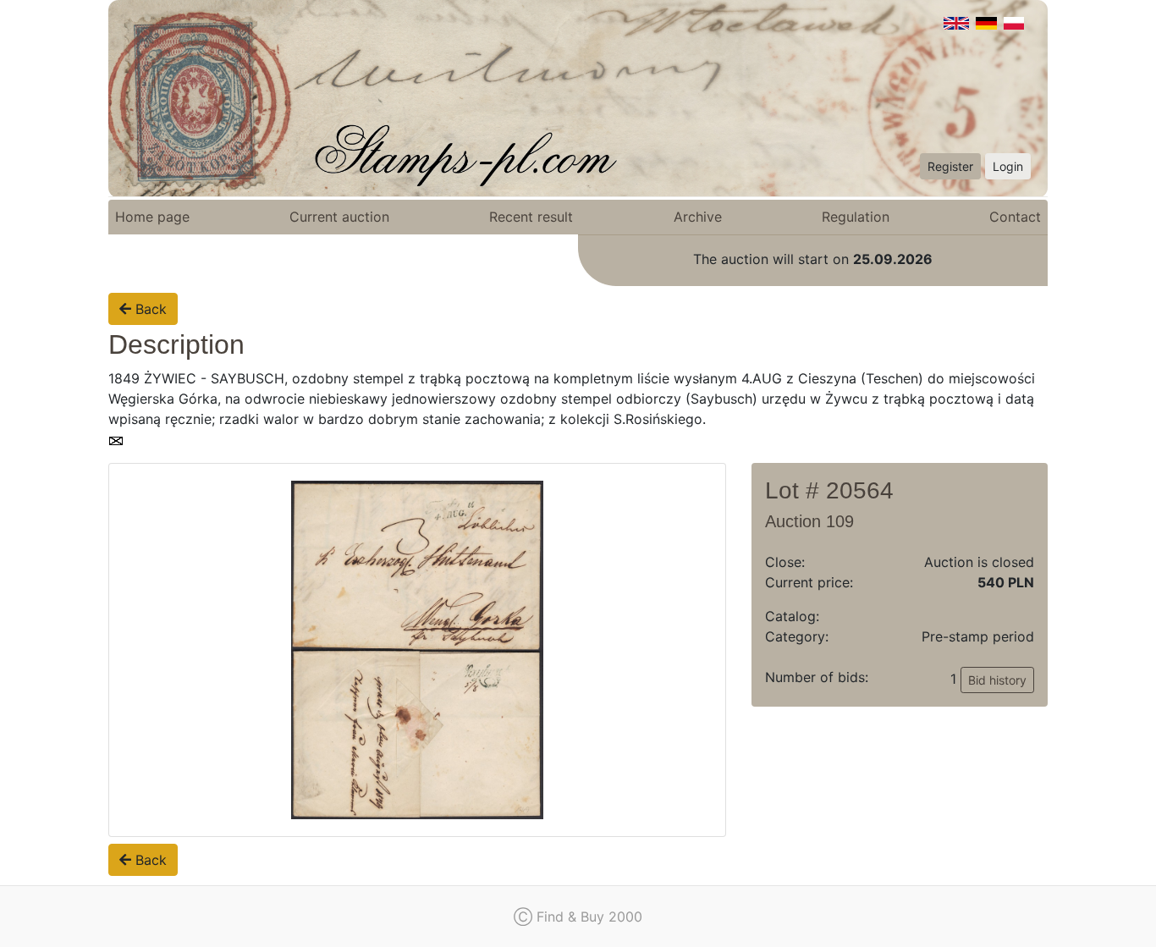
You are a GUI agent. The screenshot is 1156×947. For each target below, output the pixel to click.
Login (1008, 166)
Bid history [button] (997, 680)
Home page (152, 216)
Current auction (339, 216)
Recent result (531, 216)
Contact (1015, 216)
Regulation (855, 216)
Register (950, 166)
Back (149, 308)
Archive (698, 216)
